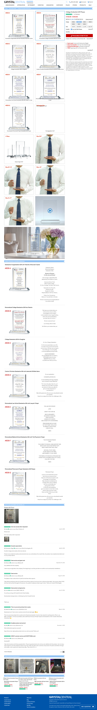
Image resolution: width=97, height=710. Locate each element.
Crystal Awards (7, 700)
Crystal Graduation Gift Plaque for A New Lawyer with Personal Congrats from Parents (26, 684)
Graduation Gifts (12, 8)
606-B (79, 22)
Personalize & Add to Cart (80, 35)
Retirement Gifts (61, 707)
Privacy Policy (30, 703)
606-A (73, 22)
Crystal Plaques (7, 701)
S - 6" (73, 26)
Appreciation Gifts (69, 705)
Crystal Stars (7, 705)
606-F (79, 24)
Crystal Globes (7, 703)
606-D (90, 22)
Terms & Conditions (31, 707)
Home (6, 8)
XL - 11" (90, 26)
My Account (83, 2)
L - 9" (85, 26)
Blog (28, 700)
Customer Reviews (31, 701)
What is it (90, 29)
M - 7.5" (79, 26)
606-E (73, 24)
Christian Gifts (76, 705)
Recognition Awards (53, 707)
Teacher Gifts (69, 707)
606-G (84, 24)
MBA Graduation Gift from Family (41, 681)
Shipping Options (89, 19)
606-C (84, 22)
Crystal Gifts (62, 703)
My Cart (91, 2)
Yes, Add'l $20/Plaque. (77, 29)
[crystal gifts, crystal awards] (14, 2)
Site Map (29, 705)
